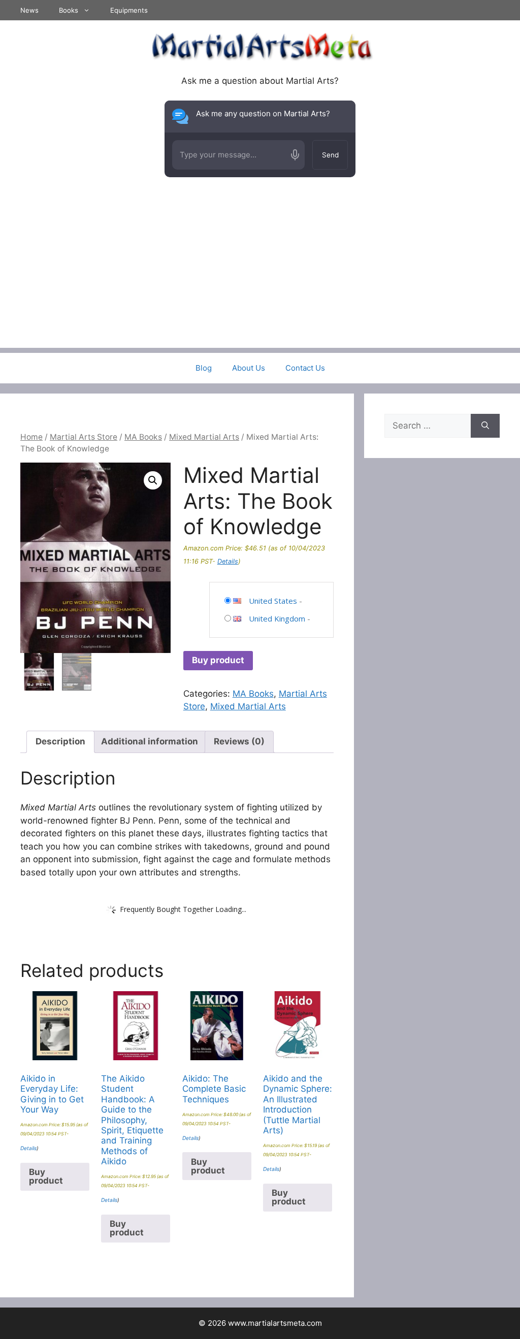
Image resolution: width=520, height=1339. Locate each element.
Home (31, 437)
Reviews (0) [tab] (239, 741)
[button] (153, 480)
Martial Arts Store (83, 437)
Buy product (218, 660)
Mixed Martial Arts (204, 437)
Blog (204, 368)
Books (68, 10)
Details (227, 561)
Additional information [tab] (149, 741)
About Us (248, 368)
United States (273, 601)
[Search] (485, 426)
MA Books (143, 437)
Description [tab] (60, 741)
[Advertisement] (260, 277)
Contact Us (305, 368)
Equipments (129, 10)
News (29, 10)
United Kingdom (277, 618)
